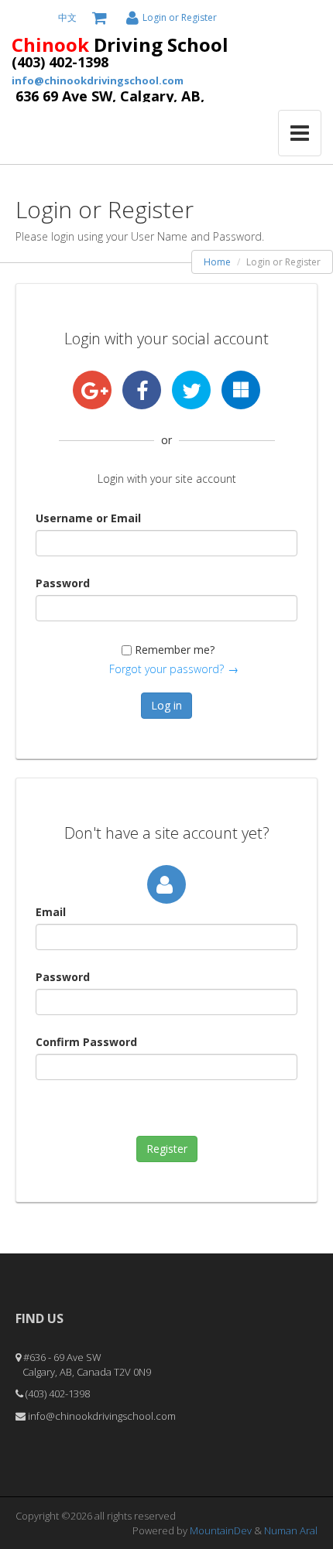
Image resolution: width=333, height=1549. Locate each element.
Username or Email (88, 518)
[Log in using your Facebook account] (141, 390)
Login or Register (179, 17)
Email (51, 911)
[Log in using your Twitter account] (191, 390)
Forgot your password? (166, 669)
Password (63, 583)
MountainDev (222, 1530)
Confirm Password (86, 1041)
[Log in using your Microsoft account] (240, 390)
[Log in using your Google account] (92, 390)
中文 (67, 17)
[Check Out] (101, 17)
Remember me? (175, 649)
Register (166, 1148)
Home (217, 261)
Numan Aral (291, 1530)
